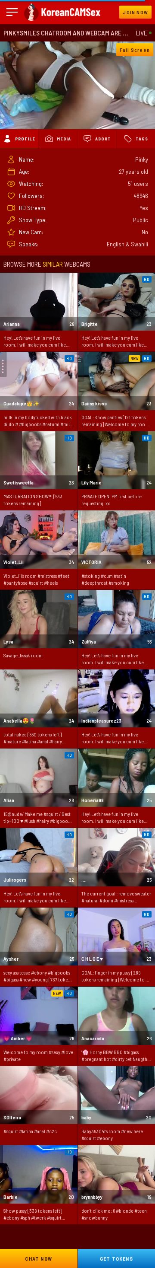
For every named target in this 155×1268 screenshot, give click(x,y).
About (103, 138)
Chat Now (38, 1258)
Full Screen (135, 50)
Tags (142, 138)
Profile (25, 138)
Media (64, 138)
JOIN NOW (135, 12)
